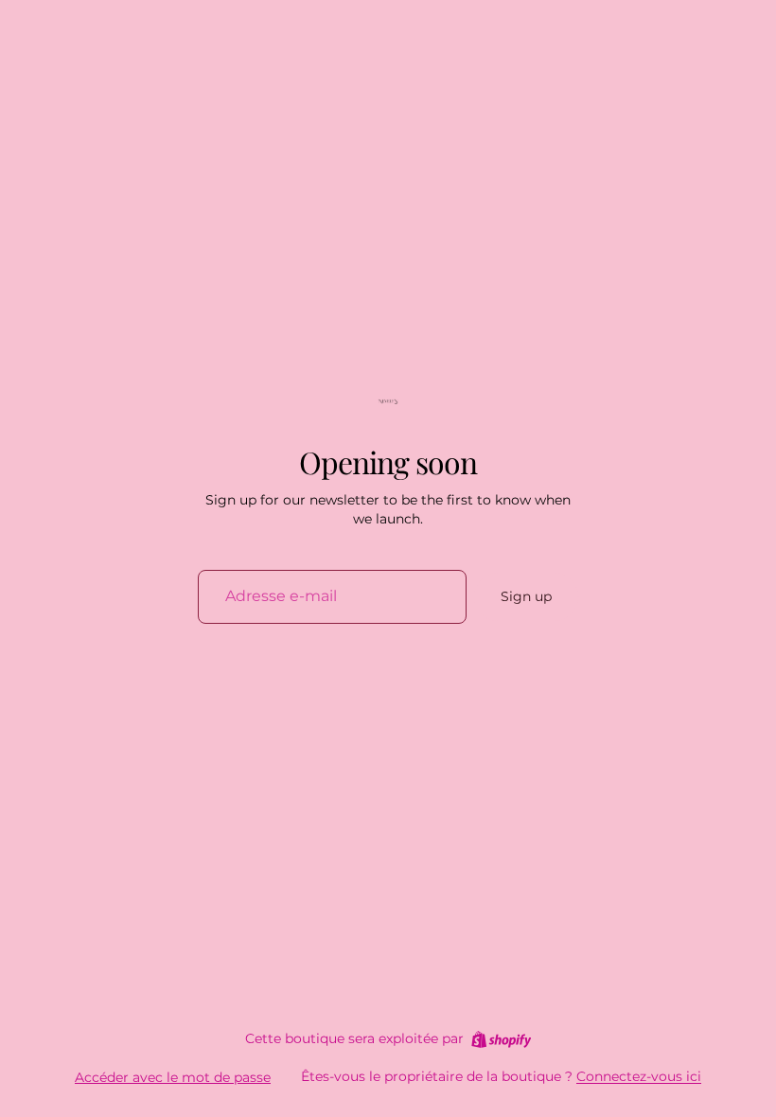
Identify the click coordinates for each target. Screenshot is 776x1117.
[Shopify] (501, 1039)
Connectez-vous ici (638, 1076)
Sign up (526, 596)
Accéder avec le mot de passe (173, 1077)
